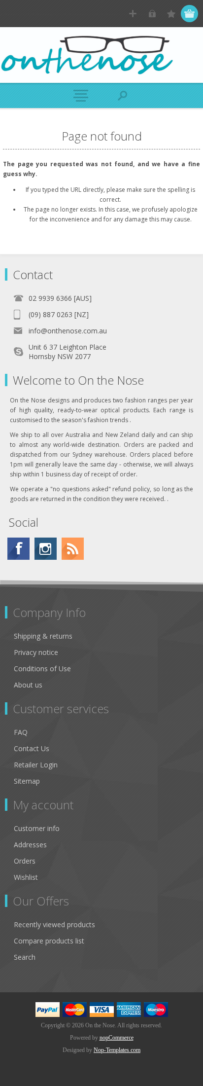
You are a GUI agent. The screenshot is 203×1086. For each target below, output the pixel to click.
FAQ (21, 732)
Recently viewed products (54, 924)
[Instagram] (45, 549)
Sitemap (27, 781)
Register (132, 13)
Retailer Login (36, 764)
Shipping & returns (43, 636)
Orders (24, 861)
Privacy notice (36, 652)
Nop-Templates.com (117, 1050)
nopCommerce (117, 1037)
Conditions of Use (42, 668)
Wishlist (26, 877)
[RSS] (73, 549)
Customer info (37, 828)
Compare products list (49, 940)
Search (24, 957)
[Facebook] (18, 549)
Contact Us (31, 748)
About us (28, 684)
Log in (152, 13)
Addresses (30, 844)
